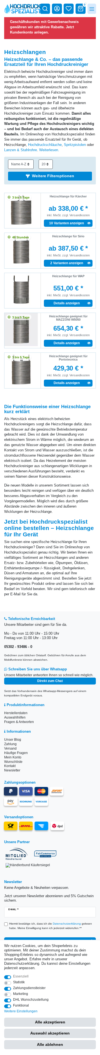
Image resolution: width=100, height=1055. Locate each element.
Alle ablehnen (50, 1044)
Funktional (21, 1005)
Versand (10, 748)
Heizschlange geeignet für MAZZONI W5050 (68, 318)
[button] (50, 176)
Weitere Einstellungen (21, 1011)
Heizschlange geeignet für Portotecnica (68, 357)
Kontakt (10, 766)
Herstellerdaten (16, 713)
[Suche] (45, 8)
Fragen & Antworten (19, 722)
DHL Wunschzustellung (31, 1000)
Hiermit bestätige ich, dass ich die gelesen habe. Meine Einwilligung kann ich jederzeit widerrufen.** (50, 926)
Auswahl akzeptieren (50, 1033)
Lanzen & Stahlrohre (20, 150)
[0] (81, 8)
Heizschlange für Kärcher (68, 196)
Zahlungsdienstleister (29, 988)
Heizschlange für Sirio (68, 236)
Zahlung (10, 744)
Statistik (19, 982)
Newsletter (12, 770)
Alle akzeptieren (50, 1022)
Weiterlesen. (49, 150)
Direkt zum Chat (50, 681)
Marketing (20, 994)
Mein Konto (12, 757)
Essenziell (21, 976)
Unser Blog (12, 740)
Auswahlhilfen (15, 717)
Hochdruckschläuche (45, 145)
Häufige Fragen (16, 753)
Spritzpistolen (75, 145)
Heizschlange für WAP (68, 276)
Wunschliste (13, 762)
